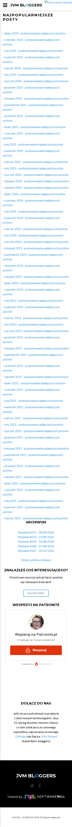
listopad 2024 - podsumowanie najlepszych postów (36, 181)
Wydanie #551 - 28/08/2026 (36, 532)
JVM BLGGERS (26, 5)
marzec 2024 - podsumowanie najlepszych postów (36, 229)
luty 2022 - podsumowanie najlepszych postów (33, 424)
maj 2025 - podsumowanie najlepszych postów (33, 144)
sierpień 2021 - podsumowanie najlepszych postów (36, 477)
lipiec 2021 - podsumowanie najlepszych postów (34, 483)
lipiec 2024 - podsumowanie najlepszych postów (34, 194)
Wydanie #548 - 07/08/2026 (36, 546)
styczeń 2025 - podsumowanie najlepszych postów (36, 174)
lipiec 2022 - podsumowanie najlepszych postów (34, 383)
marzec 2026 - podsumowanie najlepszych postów (36, 68)
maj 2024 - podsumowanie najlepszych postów (33, 211)
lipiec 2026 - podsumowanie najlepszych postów (34, 33)
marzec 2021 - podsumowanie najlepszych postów (36, 518)
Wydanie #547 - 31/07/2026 (36, 550)
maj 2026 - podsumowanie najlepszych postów (33, 50)
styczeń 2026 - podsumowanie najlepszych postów (36, 81)
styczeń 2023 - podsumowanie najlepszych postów (36, 330)
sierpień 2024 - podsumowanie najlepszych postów (36, 187)
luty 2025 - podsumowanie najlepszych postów (33, 168)
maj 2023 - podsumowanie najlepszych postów (33, 300)
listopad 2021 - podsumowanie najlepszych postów (36, 448)
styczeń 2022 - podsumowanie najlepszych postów (36, 431)
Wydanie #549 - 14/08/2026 (36, 541)
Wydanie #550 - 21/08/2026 (36, 537)
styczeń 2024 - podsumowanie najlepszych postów (36, 241)
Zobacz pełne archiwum (36, 560)
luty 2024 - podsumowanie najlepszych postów (33, 235)
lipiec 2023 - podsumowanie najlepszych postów (34, 283)
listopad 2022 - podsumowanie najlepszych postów (36, 348)
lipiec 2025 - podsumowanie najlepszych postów (34, 127)
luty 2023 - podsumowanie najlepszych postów (33, 324)
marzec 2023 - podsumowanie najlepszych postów (36, 318)
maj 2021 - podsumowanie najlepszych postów (33, 500)
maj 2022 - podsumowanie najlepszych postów (33, 400)
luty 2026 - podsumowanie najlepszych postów (33, 74)
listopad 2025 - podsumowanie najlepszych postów (36, 98)
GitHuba (21, 736)
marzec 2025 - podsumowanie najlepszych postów (36, 161)
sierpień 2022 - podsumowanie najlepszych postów (36, 376)
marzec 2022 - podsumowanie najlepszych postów (36, 418)
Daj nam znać (36, 593)
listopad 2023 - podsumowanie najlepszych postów (36, 248)
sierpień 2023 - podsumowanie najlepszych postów (36, 276)
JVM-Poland (49, 736)
